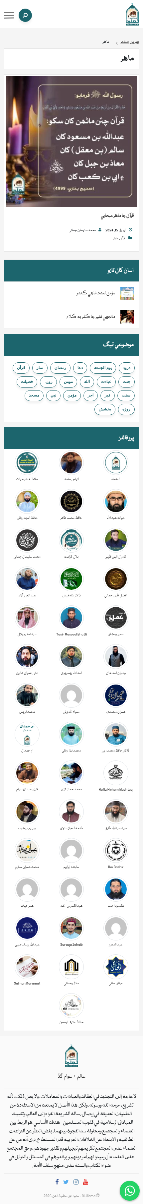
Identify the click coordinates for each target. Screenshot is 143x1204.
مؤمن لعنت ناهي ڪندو (95, 293)
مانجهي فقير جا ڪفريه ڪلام (91, 317)
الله (87, 381)
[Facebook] (57, 1183)
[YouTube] (85, 1183)
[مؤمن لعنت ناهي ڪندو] (127, 294)
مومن (68, 381)
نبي (53, 395)
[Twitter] (66, 1183)
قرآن (122, 238)
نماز (40, 367)
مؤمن (72, 395)
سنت (126, 395)
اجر (90, 395)
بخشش (105, 409)
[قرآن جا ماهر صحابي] (71, 142)
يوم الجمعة (103, 367)
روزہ (48, 381)
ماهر (115, 238)
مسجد (34, 395)
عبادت (106, 381)
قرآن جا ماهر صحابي (117, 215)
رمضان (60, 367)
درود (126, 367)
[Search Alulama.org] (25, 15)
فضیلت (27, 381)
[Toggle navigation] (9, 15)
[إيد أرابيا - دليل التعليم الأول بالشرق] (71, 1055)
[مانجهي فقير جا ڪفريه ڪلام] (127, 317)
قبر (107, 395)
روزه (126, 409)
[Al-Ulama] (132, 14)
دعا (80, 367)
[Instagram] (75, 1183)
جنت (126, 381)
